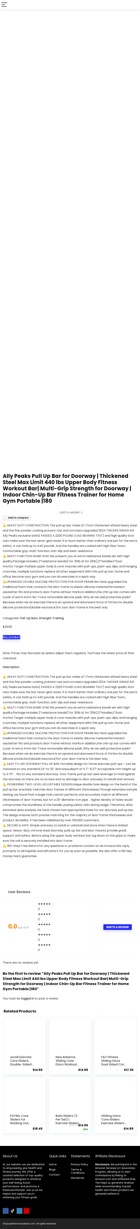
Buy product (11, 637)
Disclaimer (77, 1178)
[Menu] (4, 5)
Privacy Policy (79, 1164)
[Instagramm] (19, 1211)
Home (53, 1164)
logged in (28, 998)
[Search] (134, 5)
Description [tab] (11, 667)
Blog (51, 1169)
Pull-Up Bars (29, 618)
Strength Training (51, 618)
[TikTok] (12, 1211)
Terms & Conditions (78, 1171)
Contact (54, 1174)
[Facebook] (6, 1211)
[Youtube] (26, 1211)
